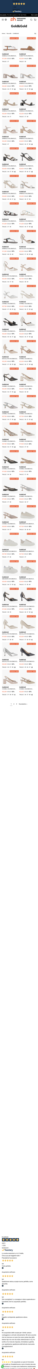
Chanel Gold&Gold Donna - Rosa (25, 276)
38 (29, 89)
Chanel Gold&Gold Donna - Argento (25, 496)
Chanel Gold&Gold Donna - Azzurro (8, 413)
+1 (14, 199)
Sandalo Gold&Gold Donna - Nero (26, 111)
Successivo (13, 1258)
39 (12, 89)
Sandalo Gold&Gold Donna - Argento (26, 83)
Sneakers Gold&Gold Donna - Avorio (26, 579)
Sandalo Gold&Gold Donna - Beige (9, 111)
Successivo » (23, 704)
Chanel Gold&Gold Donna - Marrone (25, 468)
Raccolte (9, 33)
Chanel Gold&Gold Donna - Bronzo (8, 441)
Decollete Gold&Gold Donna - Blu (26, 606)
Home (3, 33)
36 (25, 61)
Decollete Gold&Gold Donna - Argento (9, 661)
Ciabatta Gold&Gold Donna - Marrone (26, 56)
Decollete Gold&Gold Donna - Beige (26, 248)
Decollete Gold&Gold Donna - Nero (9, 606)
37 (8, 61)
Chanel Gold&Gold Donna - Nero (8, 331)
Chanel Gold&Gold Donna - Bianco (8, 303)
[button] (31, 20)
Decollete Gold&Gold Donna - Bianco (9, 276)
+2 (14, 89)
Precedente (5, 1258)
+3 (14, 171)
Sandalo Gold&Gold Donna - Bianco (9, 193)
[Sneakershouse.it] (18, 18)
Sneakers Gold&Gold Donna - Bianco (9, 551)
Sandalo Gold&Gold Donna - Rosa (9, 138)
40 (12, 254)
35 (25, 171)
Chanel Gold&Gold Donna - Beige (25, 303)
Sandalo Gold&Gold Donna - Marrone (9, 56)
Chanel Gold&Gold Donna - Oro (25, 413)
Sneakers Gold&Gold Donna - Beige (26, 523)
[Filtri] (35, 33)
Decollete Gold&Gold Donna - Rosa (9, 358)
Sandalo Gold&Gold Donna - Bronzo (9, 83)
